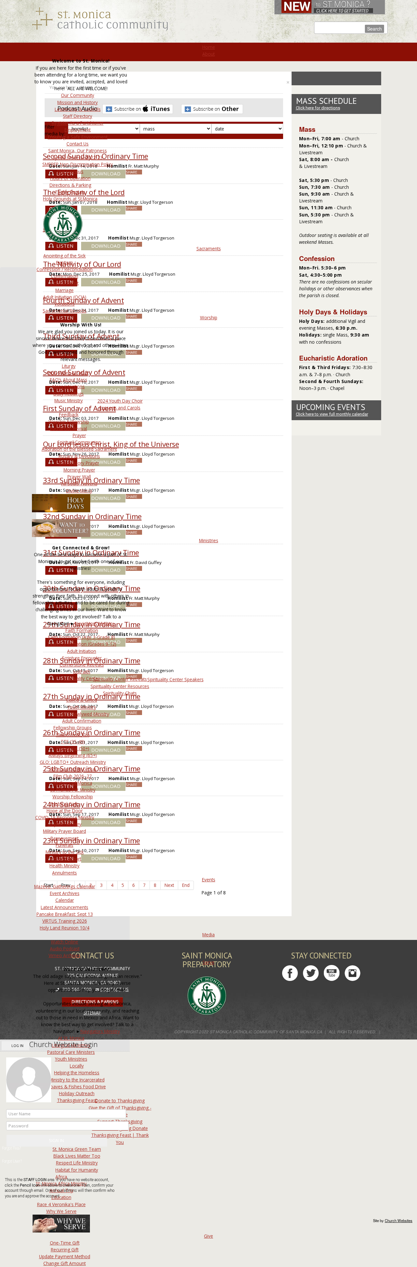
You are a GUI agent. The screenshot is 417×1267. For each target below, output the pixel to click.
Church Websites (398, 1220)
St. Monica (100, 19)
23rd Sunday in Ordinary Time (91, 840)
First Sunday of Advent (79, 408)
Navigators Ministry (94, 623)
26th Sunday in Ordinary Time (91, 732)
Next (169, 885)
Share (131, 172)
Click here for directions (318, 107)
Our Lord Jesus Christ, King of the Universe (111, 444)
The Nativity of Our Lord (82, 264)
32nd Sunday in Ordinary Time (92, 516)
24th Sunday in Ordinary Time (91, 804)
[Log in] (57, 1141)
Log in (16, 1045)
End (186, 885)
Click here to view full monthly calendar (332, 414)
